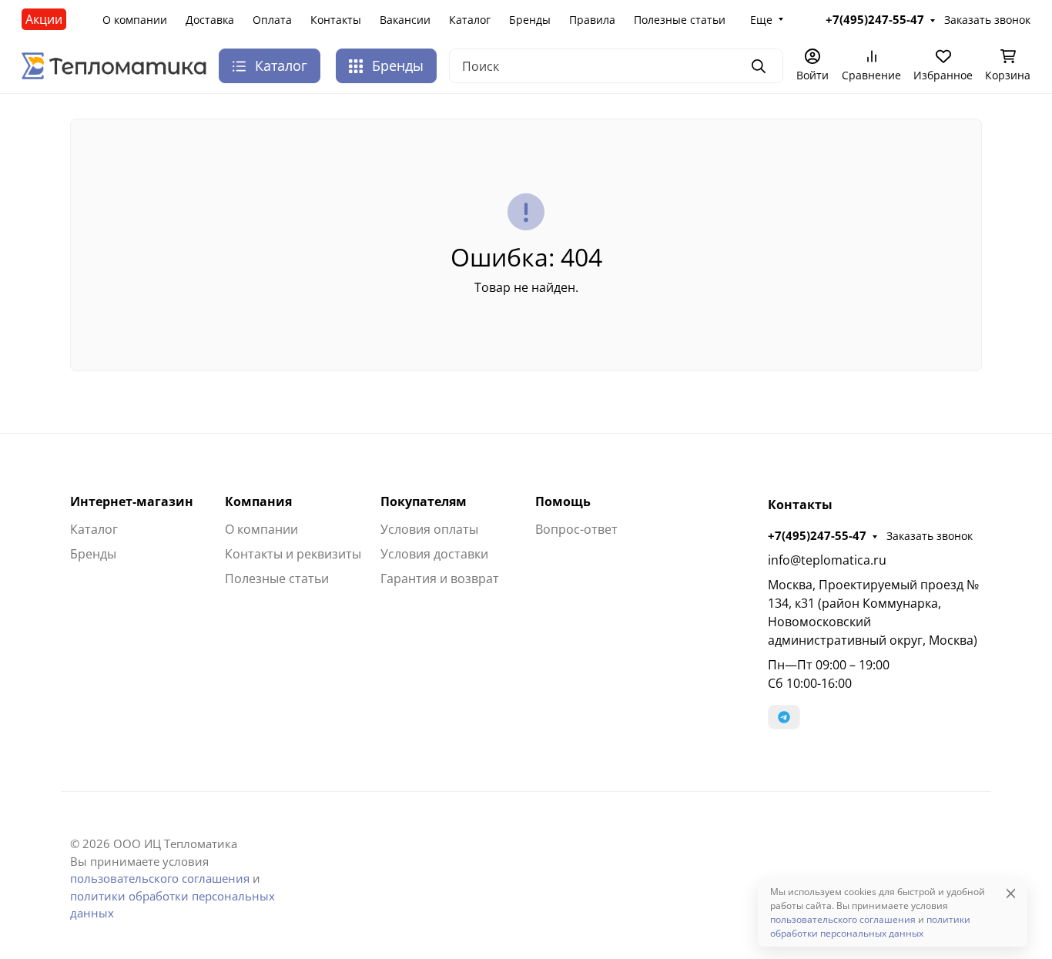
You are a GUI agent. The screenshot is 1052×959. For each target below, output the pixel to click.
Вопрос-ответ (576, 529)
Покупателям (423, 501)
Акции (43, 19)
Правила (592, 19)
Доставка (210, 19)
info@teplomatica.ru (827, 560)
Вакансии (405, 19)
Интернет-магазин (131, 501)
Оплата (272, 19)
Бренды (530, 19)
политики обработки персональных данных (870, 926)
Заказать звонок (929, 535)
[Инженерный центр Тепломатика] (114, 64)
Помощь (563, 501)
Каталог (470, 19)
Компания (258, 501)
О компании (134, 19)
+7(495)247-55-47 (817, 535)
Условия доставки (434, 553)
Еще (761, 19)
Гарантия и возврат (439, 578)
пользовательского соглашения (160, 878)
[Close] (1011, 893)
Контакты (335, 19)
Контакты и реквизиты (293, 553)
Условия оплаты (429, 529)
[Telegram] (784, 717)
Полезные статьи (679, 19)
